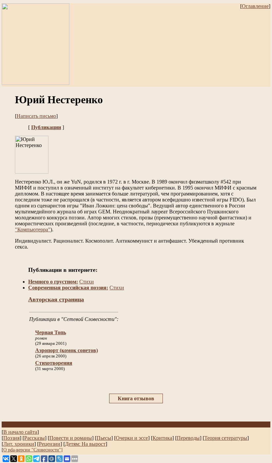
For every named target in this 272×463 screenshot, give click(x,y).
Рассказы (34, 438)
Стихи (86, 281)
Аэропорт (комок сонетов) (66, 350)
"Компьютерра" (32, 229)
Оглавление (255, 6)
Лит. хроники (18, 444)
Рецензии (49, 444)
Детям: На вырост (85, 444)
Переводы (188, 438)
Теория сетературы (225, 438)
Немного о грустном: (53, 281)
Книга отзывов (136, 398)
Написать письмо (36, 116)
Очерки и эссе (132, 438)
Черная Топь (50, 332)
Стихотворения (53, 363)
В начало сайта (20, 432)
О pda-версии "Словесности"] (33, 449)
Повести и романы (70, 438)
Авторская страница (56, 299)
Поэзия (11, 438)
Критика (162, 438)
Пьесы (104, 438)
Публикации (46, 127)
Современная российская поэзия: (68, 287)
